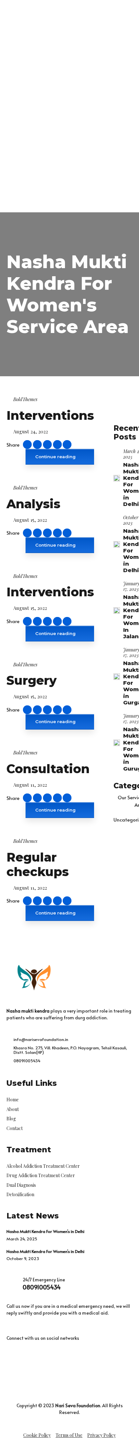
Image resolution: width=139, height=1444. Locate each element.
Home (21, 87)
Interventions (50, 415)
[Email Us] (5, 205)
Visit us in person (32, 187)
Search (113, 172)
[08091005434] (12, 1284)
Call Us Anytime (105, 187)
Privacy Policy (101, 1435)
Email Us (23, 201)
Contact (23, 149)
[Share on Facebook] (37, 444)
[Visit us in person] (5, 190)
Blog (19, 141)
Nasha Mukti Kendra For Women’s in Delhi (45, 1231)
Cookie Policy (37, 1435)
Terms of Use (69, 1435)
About (21, 94)
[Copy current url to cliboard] (27, 444)
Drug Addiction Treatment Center (65, 118)
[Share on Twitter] (47, 444)
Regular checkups (37, 864)
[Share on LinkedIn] (57, 444)
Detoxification (41, 133)
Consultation (48, 769)
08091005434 (42, 1287)
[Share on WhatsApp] (67, 444)
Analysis (33, 504)
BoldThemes (25, 399)
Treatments (28, 102)
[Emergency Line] (28, 172)
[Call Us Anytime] (81, 190)
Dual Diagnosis (42, 125)
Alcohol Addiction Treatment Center (68, 110)
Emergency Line (53, 169)
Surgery (31, 680)
